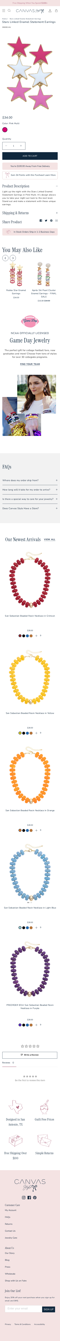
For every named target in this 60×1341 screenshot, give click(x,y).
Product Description (15, 186)
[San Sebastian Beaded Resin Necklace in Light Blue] (30, 872)
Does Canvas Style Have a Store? (20, 508)
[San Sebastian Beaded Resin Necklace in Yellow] (30, 677)
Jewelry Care (11, 1237)
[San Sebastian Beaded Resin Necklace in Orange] (30, 774)
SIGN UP (49, 1309)
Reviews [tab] (6, 1062)
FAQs (7, 1217)
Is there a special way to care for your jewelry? (28, 499)
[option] (30, 73)
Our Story (9, 1253)
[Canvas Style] (30, 11)
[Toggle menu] (5, 10)
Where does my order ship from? (20, 480)
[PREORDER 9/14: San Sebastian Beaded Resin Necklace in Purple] (30, 969)
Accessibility (39, 1324)
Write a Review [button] (31, 1054)
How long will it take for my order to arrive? (26, 489)
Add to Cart (30, 156)
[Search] (11, 10)
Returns (8, 1224)
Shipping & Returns (15, 213)
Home (4, 19)
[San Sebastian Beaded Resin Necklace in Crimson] (30, 580)
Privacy (8, 1324)
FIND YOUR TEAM (30, 364)
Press (7, 1266)
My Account (10, 1210)
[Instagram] (23, 1197)
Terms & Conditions (22, 1324)
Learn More (50, 175)
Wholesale (10, 1273)
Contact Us (10, 1230)
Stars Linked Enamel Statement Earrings (25, 19)
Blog (7, 1260)
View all (49, 539)
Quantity (6, 138)
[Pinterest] (34, 1197)
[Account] (48, 10)
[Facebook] (29, 1197)
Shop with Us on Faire (15, 1280)
